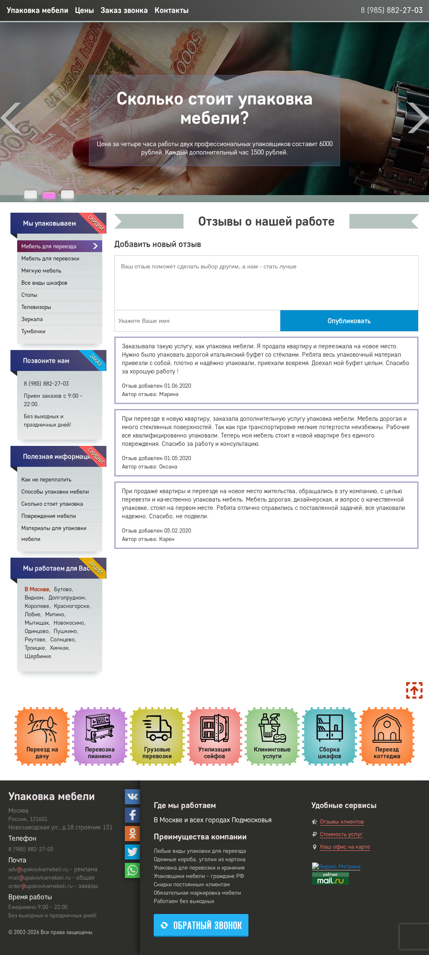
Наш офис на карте (345, 846)
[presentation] (10, 118)
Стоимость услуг (341, 834)
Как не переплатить (46, 479)
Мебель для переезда (48, 246)
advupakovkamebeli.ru (38, 869)
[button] (30, 194)
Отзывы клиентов (342, 821)
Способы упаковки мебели (55, 491)
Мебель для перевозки (50, 258)
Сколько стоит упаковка (52, 503)
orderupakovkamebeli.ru (40, 886)
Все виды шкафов (44, 282)
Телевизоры (36, 307)
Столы (29, 295)
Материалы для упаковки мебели (53, 534)
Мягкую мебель (41, 270)
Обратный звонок (207, 925)
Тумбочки (33, 331)
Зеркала (32, 319)
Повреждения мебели (48, 516)
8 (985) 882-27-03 (392, 10)
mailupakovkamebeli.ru (39, 877)
